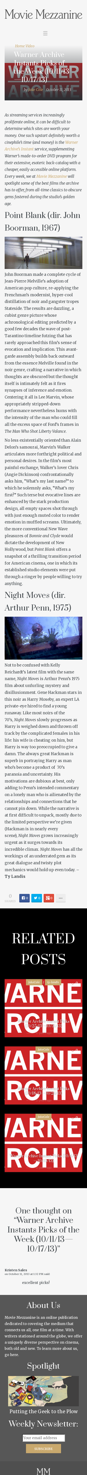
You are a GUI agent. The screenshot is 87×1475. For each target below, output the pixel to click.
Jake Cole (35, 90)
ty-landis (53, 982)
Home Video (25, 46)
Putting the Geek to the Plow (44, 1411)
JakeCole (34, 982)
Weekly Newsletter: (43, 1424)
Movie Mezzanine (51, 176)
